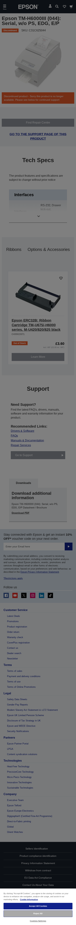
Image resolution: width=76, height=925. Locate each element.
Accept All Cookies (38, 906)
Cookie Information (29, 899)
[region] (38, 906)
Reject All (37, 913)
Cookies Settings (38, 921)
